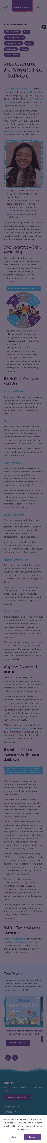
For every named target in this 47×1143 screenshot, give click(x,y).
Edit (14, 1137)
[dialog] (23, 571)
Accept (32, 1137)
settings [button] (26, 1129)
